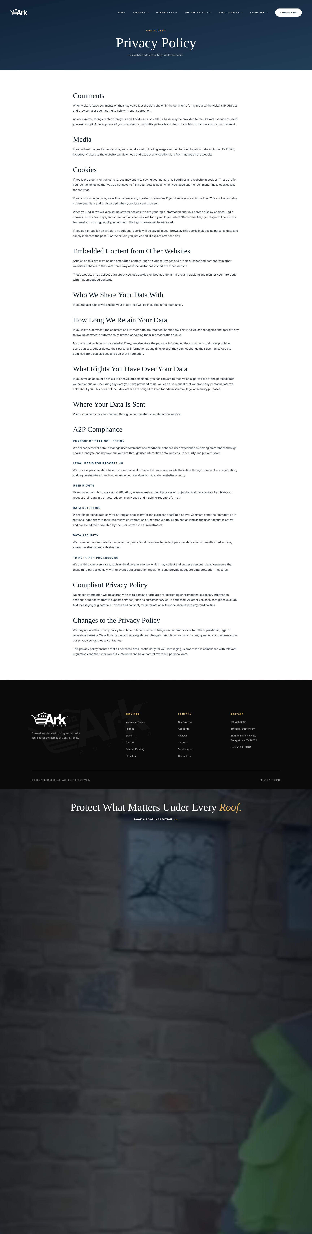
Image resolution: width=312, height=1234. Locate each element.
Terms (276, 780)
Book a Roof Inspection (153, 819)
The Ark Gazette (196, 12)
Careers (182, 742)
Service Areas (229, 12)
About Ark (257, 12)
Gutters (130, 742)
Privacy (265, 780)
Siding (129, 735)
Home (121, 12)
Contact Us (288, 12)
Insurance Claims (135, 722)
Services (139, 12)
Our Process (165, 12)
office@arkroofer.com (243, 728)
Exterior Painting (135, 749)
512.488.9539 (238, 722)
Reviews (182, 735)
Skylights (131, 756)
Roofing (130, 728)
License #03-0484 (241, 746)
